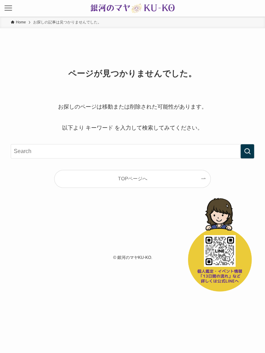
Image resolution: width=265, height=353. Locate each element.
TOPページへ (132, 178)
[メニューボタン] (8, 8)
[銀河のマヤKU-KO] (132, 8)
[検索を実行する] (247, 151)
